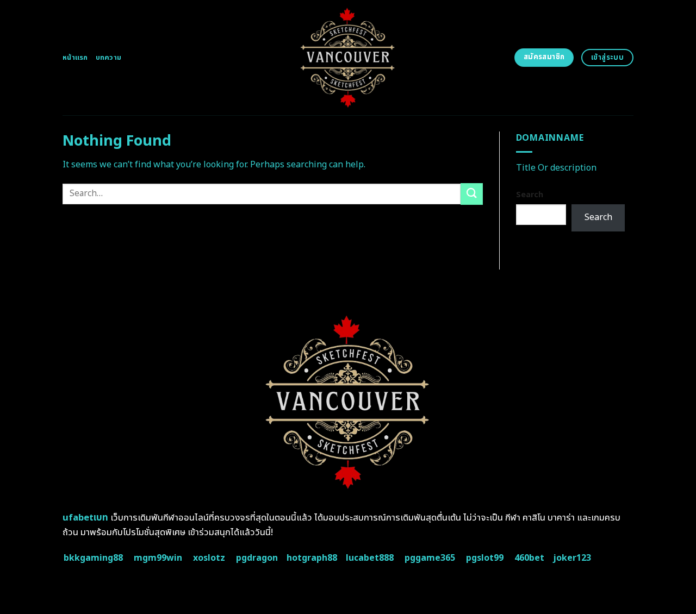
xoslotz (209, 558)
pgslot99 (485, 558)
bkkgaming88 (93, 558)
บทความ (109, 57)
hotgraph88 (312, 558)
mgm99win (158, 558)
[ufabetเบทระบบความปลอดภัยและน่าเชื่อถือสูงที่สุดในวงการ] (348, 57)
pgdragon (257, 558)
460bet (529, 558)
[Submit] (471, 193)
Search (529, 195)
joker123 (572, 558)
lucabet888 (370, 558)
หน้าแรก (75, 57)
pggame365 (430, 558)
